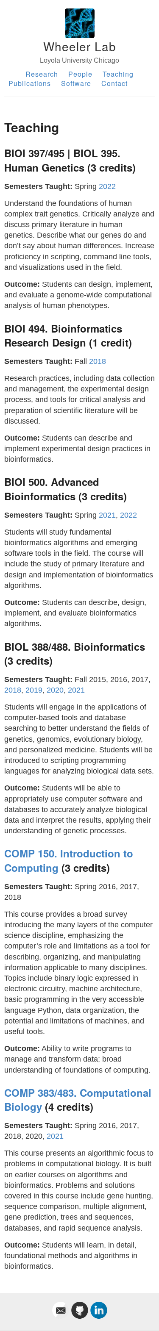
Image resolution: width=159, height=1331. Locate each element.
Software (76, 83)
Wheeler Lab (79, 46)
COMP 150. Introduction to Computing (68, 860)
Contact (114, 83)
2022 (107, 186)
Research (41, 74)
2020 (55, 690)
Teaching (118, 74)
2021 (107, 515)
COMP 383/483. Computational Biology (77, 1099)
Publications (29, 83)
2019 (33, 690)
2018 (97, 361)
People (80, 74)
